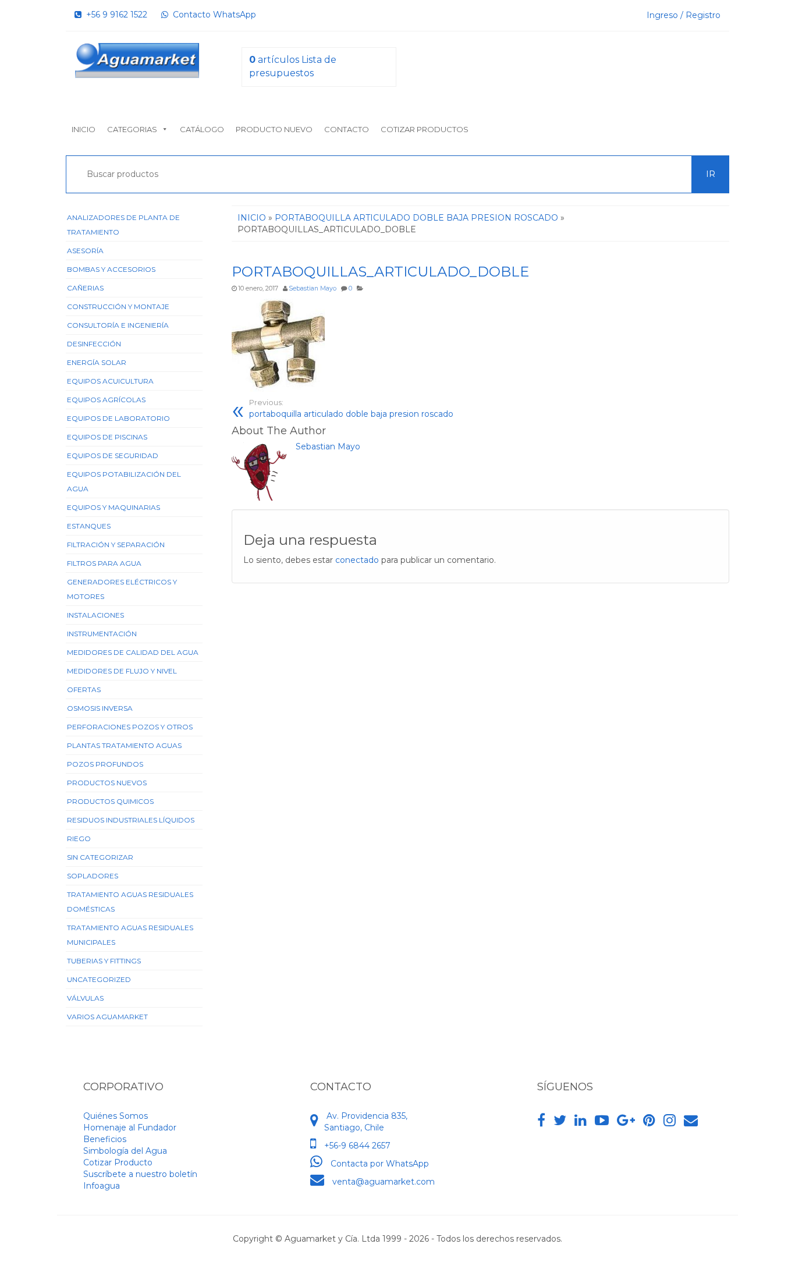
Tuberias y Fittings (104, 960)
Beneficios (104, 1139)
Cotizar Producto (117, 1162)
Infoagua (101, 1186)
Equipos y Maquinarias (113, 507)
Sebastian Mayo (312, 288)
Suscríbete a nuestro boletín (140, 1174)
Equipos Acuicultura (110, 381)
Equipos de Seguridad (112, 455)
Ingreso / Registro (684, 15)
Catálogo (202, 129)
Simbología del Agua (125, 1151)
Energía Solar (96, 362)
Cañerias (85, 287)
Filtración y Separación (116, 544)
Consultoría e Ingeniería (118, 325)
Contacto (346, 129)
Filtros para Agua (104, 563)
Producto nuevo (274, 129)
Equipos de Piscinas (107, 437)
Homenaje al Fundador (129, 1127)
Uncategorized (99, 979)
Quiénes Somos (115, 1116)
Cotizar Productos (425, 129)
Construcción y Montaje (118, 306)
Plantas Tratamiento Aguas (124, 745)
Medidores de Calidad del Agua (132, 652)
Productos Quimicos (110, 801)
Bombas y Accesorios (111, 269)
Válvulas (85, 998)
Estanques (89, 526)
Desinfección (94, 343)
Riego (79, 838)
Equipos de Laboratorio (118, 418)
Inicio (83, 129)
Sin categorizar (100, 857)
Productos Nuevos (107, 782)
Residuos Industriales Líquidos (130, 820)
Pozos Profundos (105, 764)
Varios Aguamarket (107, 1016)
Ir (710, 174)
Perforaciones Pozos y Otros (130, 726)
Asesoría (85, 250)
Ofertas (84, 689)
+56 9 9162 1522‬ (114, 14)
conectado (357, 560)
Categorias (132, 129)
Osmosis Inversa (100, 708)
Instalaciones (95, 615)
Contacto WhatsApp (212, 14)
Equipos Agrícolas (106, 399)
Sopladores (92, 875)
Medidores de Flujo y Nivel (122, 671)
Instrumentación (102, 633)
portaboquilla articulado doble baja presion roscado (351, 408)
